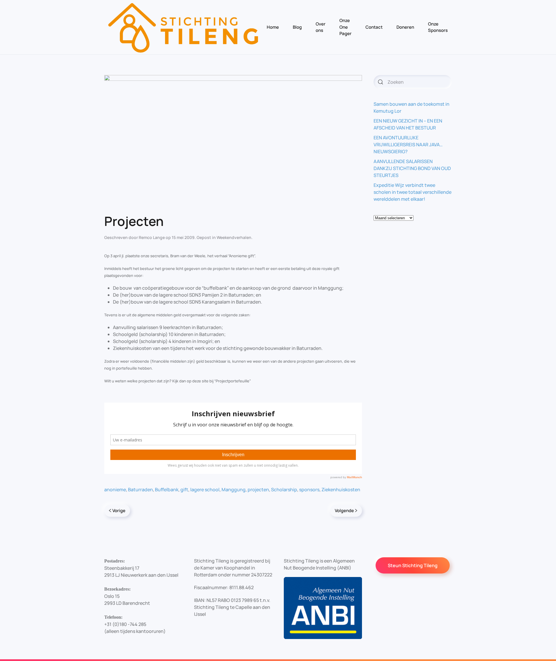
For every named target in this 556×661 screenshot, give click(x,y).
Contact (374, 27)
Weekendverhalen (234, 237)
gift (184, 489)
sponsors (309, 489)
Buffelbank (166, 489)
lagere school (205, 489)
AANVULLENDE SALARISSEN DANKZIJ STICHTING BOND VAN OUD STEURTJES (412, 168)
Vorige (118, 510)
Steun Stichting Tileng (413, 565)
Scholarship (284, 489)
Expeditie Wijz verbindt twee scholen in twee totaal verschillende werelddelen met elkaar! (412, 192)
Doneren (405, 27)
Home (273, 27)
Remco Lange (152, 237)
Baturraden (140, 489)
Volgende (344, 510)
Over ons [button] (320, 27)
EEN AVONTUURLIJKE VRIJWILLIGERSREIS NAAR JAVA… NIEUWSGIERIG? (408, 144)
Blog (297, 27)
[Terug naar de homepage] (183, 27)
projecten (258, 489)
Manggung (234, 489)
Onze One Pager (345, 26)
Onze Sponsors (438, 27)
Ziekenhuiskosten (340, 489)
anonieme (115, 489)
